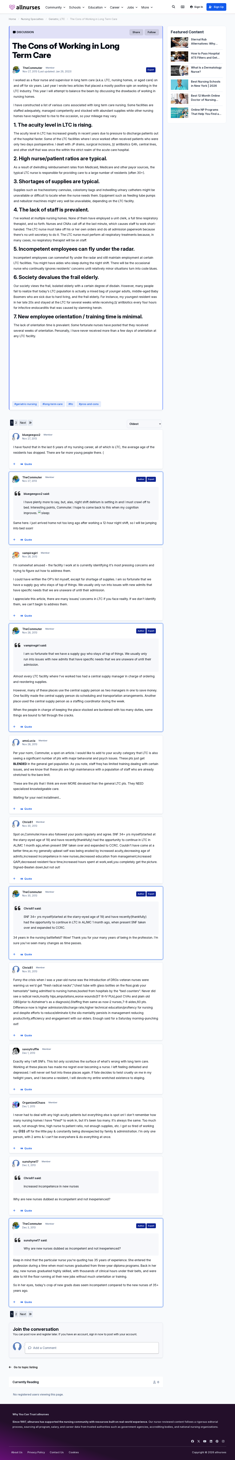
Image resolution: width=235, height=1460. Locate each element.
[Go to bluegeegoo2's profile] (16, 436)
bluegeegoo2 (31, 435)
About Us (16, 1452)
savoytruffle (30, 1049)
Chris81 (27, 822)
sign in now (96, 1334)
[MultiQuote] (14, 464)
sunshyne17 (30, 1161)
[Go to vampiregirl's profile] (16, 554)
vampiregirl (30, 553)
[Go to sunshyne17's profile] (16, 1163)
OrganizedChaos (33, 1102)
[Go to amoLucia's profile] (16, 742)
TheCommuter (32, 68)
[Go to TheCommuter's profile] (16, 69)
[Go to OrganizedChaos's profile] (16, 1104)
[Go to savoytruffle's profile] (16, 1050)
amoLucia (28, 740)
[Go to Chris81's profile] (16, 823)
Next (23, 422)
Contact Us (57, 1452)
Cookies (74, 1452)
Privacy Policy (36, 1452)
